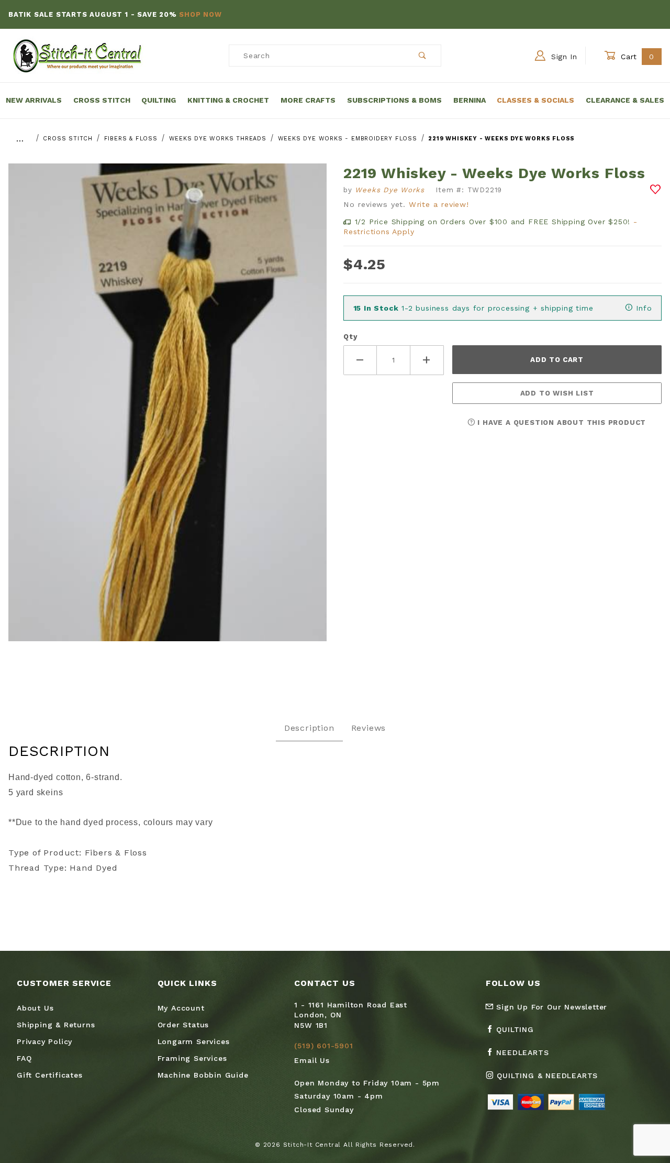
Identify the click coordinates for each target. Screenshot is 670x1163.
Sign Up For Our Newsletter (551, 1007)
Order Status (183, 1025)
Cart (636, 56)
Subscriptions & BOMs (394, 100)
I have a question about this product (560, 422)
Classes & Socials (535, 100)
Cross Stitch (101, 100)
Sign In (562, 56)
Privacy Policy (44, 1041)
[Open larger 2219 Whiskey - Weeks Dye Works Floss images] (167, 410)
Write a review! (439, 204)
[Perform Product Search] (423, 55)
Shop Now (200, 14)
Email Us (311, 1060)
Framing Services (192, 1058)
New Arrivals (34, 100)
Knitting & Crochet (228, 100)
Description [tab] (309, 728)
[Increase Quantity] (427, 360)
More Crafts (308, 100)
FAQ (24, 1058)
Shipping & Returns (56, 1025)
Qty (350, 337)
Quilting (158, 100)
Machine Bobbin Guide (203, 1075)
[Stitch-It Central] (77, 55)
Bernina (469, 100)
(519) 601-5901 (323, 1045)
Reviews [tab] (368, 728)
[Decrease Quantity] (360, 360)
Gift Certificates (50, 1075)
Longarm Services (194, 1041)
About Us (35, 1008)
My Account (181, 1008)
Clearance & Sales (625, 100)
